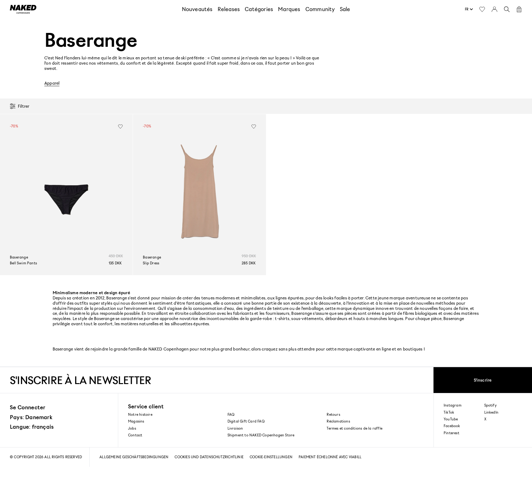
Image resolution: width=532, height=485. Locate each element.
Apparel (51, 83)
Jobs (132, 428)
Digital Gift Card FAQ (246, 421)
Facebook (452, 426)
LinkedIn (491, 412)
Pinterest (451, 433)
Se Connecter (27, 407)
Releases (229, 9)
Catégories (259, 9)
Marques (289, 9)
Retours (333, 414)
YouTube (451, 419)
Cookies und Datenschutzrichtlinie (209, 457)
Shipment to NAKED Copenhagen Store (261, 435)
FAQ (231, 414)
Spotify (490, 405)
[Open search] (507, 9)
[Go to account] (494, 9)
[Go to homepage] (23, 9)
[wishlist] (120, 126)
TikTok (449, 412)
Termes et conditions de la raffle (354, 428)
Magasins (136, 421)
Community (320, 9)
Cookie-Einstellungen (271, 457)
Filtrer (23, 106)
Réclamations (338, 421)
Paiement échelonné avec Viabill (330, 457)
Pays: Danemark (31, 417)
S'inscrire (483, 380)
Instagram (452, 405)
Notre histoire (140, 414)
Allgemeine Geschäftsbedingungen (133, 457)
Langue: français (32, 426)
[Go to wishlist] (482, 9)
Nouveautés (197, 9)
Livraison (235, 428)
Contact (135, 435)
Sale (345, 9)
